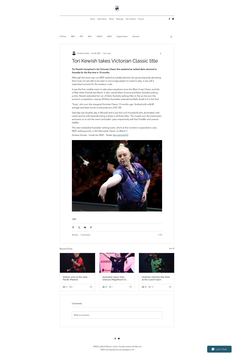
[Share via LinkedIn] (85, 227)
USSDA (99, 36)
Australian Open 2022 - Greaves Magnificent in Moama (114, 278)
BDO (90, 36)
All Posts (63, 36)
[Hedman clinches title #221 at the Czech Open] (156, 263)
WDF (73, 36)
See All (171, 248)
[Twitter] (173, 19)
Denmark (135, 36)
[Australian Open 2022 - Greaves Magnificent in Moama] (117, 263)
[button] (171, 37)
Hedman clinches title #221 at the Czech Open (156, 278)
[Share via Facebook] (73, 227)
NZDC (109, 36)
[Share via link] (91, 227)
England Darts (122, 36)
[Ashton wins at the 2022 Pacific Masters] (77, 263)
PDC (81, 36)
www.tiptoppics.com (126, 349)
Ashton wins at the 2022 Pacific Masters (75, 278)
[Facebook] (169, 19)
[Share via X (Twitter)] (79, 227)
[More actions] (160, 53)
